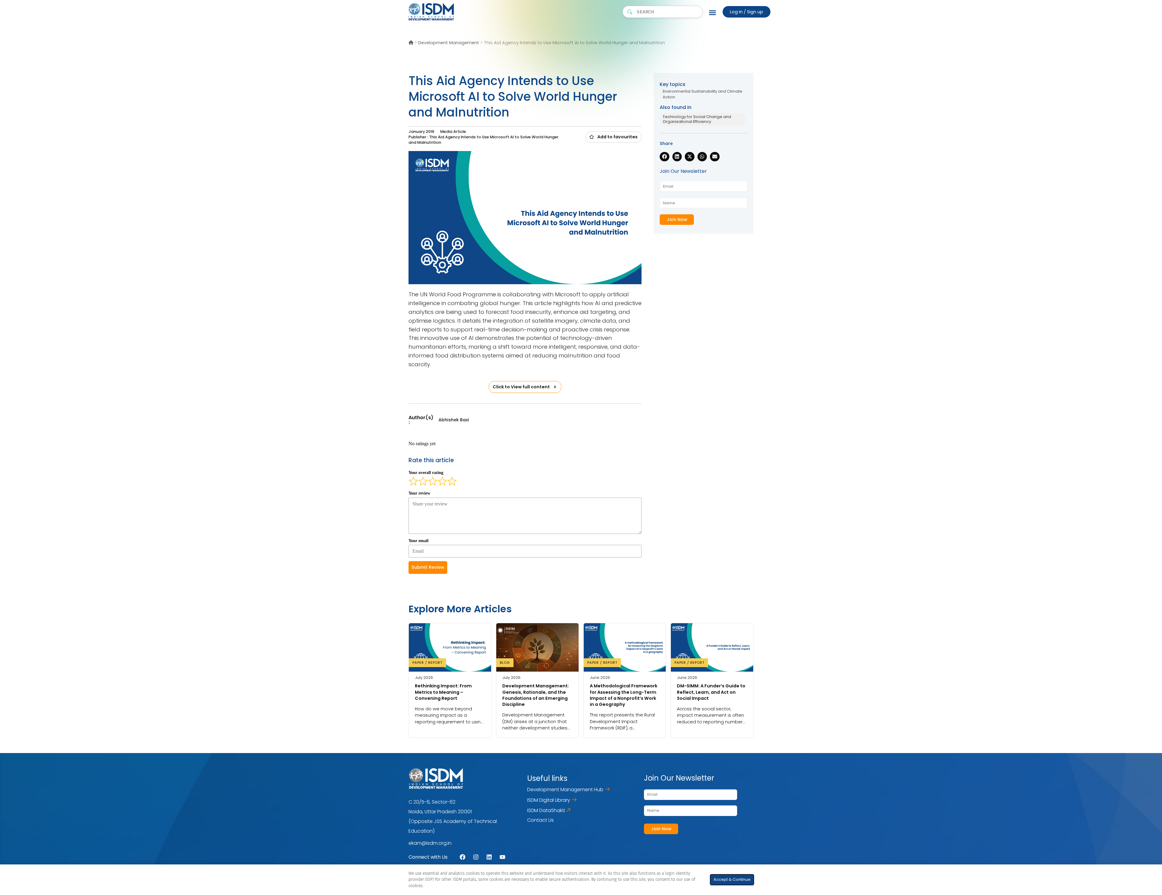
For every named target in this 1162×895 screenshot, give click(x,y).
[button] (614, 136)
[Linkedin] (489, 857)
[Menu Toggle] (712, 12)
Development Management (448, 43)
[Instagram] (476, 857)
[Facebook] (462, 857)
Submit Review (428, 567)
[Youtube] (502, 857)
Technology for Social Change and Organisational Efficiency (697, 119)
